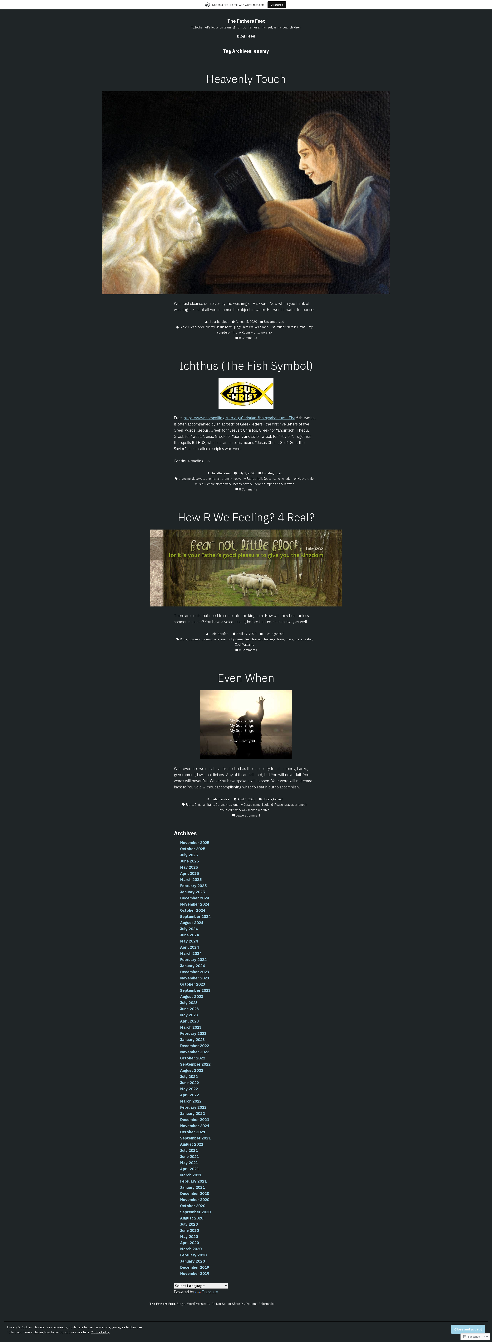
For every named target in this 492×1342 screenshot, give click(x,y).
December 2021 (194, 1119)
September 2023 (195, 990)
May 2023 (189, 1015)
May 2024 (189, 941)
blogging (185, 478)
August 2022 (191, 1070)
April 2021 (189, 1168)
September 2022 (195, 1064)
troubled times (230, 810)
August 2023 (191, 996)
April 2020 (189, 1242)
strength (301, 804)
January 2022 (192, 1113)
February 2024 (193, 959)
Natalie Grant (296, 327)
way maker (249, 810)
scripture (223, 332)
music (199, 484)
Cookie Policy (100, 1332)
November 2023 (194, 978)
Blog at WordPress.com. (193, 1304)
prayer (299, 639)
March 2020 (191, 1248)
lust (272, 327)
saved (247, 484)
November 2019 (194, 1273)
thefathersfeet (219, 321)
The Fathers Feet (246, 21)
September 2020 (195, 1211)
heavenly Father (244, 478)
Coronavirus (197, 639)
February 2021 (193, 1181)
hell (259, 478)
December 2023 (194, 971)
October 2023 (192, 984)
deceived (198, 478)
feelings (269, 639)
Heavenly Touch (246, 78)
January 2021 (192, 1187)
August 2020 (191, 1218)
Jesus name (224, 327)
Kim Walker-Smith (255, 327)
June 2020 (189, 1230)
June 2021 (189, 1156)
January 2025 (192, 891)
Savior (257, 484)
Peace (278, 804)
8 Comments (248, 337)
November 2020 (194, 1199)
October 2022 (192, 1058)
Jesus (280, 639)
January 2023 (192, 1039)
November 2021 (194, 1125)
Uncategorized (274, 321)
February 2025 (193, 885)
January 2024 (192, 965)
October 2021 (192, 1131)
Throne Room (240, 332)
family (228, 478)
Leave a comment (248, 815)
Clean (192, 327)
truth (278, 484)
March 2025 (191, 879)
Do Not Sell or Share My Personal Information (243, 1304)
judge (238, 327)
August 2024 (191, 922)
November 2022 (194, 1051)
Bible (183, 327)
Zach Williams (244, 644)
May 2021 (189, 1162)
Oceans (237, 484)
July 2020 (189, 1224)
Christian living (204, 804)
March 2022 (191, 1101)
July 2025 (189, 854)
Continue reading (189, 461)
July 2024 (189, 928)
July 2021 (189, 1150)
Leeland (267, 804)
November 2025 (194, 842)
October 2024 (192, 910)
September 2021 (195, 1138)
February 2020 (193, 1255)
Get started (277, 4)
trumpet (268, 484)
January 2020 (192, 1261)
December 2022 (194, 1045)
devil (201, 327)
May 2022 (189, 1088)
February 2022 (193, 1107)
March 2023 (191, 1027)
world (255, 332)
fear (248, 639)
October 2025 (192, 848)
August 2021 (191, 1144)
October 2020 (192, 1205)
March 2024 (191, 953)
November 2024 (194, 904)
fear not (257, 639)
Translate (210, 1291)
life (311, 478)
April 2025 (189, 873)
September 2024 (195, 916)
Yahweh (288, 484)
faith (219, 478)
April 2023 (189, 1021)
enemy (210, 327)
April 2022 (189, 1095)
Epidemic (237, 639)
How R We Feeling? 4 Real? (246, 517)
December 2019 (194, 1267)
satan (308, 639)
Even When (246, 677)
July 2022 (189, 1076)
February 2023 (193, 1033)
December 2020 (194, 1193)
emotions (212, 639)
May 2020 (189, 1236)
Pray (309, 327)
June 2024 (189, 934)
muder (280, 327)
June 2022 (189, 1082)
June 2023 (189, 1008)
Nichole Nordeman (217, 484)
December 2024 (194, 898)
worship (266, 332)
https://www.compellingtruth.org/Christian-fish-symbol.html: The (239, 417)
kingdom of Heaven (294, 478)
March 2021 (191, 1175)
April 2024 (189, 947)
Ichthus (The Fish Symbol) (246, 365)
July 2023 (189, 1002)
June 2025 (189, 861)
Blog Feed (246, 36)
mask (289, 639)
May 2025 (189, 867)
